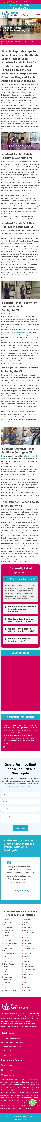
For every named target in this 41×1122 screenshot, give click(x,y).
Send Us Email (10, 1070)
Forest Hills (8, 959)
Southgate (11, 41)
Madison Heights (10, 990)
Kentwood (7, 979)
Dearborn (7, 940)
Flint (5, 956)
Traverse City (28, 974)
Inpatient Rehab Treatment (13, 1042)
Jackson (7, 974)
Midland (26, 922)
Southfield (27, 961)
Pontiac (26, 940)
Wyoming (27, 990)
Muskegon (27, 930)
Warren (26, 982)
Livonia (6, 987)
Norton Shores (29, 933)
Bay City (7, 933)
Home (3, 41)
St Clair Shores (29, 966)
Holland (6, 966)
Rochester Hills (29, 948)
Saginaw (27, 956)
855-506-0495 (19, 332)
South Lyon (27, 959)
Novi (25, 935)
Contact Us (7, 1055)
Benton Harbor (9, 935)
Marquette (27, 920)
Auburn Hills (8, 927)
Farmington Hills (10, 953)
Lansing (7, 982)
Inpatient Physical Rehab (12, 1046)
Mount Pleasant (29, 927)
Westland (27, 985)
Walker (26, 979)
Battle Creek (8, 930)
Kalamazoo (8, 977)
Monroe (26, 925)
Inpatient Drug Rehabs (12, 1038)
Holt (5, 969)
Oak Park (27, 938)
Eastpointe (7, 951)
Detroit (6, 946)
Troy (25, 977)
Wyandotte (27, 987)
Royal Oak (27, 953)
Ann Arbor (7, 925)
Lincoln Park (8, 985)
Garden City (8, 961)
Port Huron (27, 943)
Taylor (26, 972)
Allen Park (7, 922)
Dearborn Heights (10, 943)
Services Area (8, 1051)
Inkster (6, 972)
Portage (26, 946)
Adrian (6, 920)
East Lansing (8, 948)
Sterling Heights (29, 969)
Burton (6, 938)
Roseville (27, 951)
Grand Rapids (9, 964)
